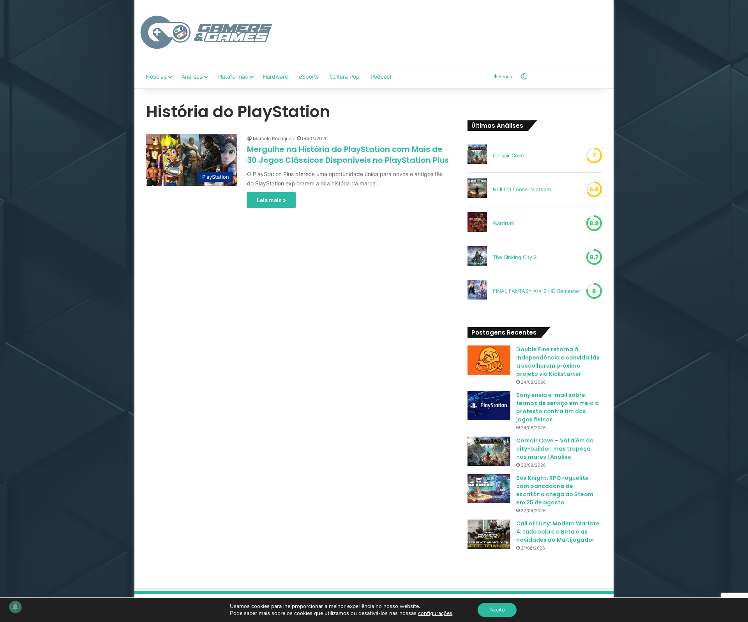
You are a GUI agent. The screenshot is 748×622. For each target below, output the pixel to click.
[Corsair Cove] (477, 155)
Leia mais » (271, 200)
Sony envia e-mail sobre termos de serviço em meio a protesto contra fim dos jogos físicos (557, 407)
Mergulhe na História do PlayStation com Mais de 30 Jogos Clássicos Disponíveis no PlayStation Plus (348, 155)
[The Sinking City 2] (477, 257)
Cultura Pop (345, 76)
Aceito (497, 609)
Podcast (381, 76)
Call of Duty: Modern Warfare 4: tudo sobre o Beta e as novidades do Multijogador (558, 532)
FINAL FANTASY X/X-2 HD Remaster (536, 291)
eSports (309, 76)
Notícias (156, 76)
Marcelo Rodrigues (273, 138)
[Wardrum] (477, 223)
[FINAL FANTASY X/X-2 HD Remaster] (477, 291)
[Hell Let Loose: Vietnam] (477, 189)
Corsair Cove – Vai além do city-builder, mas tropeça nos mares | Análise (555, 449)
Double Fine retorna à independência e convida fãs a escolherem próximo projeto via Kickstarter (558, 361)
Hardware (275, 76)
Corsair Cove (508, 155)
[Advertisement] (454, 25)
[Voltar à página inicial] (206, 32)
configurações (435, 613)
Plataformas (232, 76)
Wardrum (503, 223)
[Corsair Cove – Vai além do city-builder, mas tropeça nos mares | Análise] (489, 451)
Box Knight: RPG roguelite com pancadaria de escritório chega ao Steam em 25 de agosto (554, 490)
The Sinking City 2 (515, 257)
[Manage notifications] (15, 607)
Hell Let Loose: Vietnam (522, 189)
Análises (192, 76)
